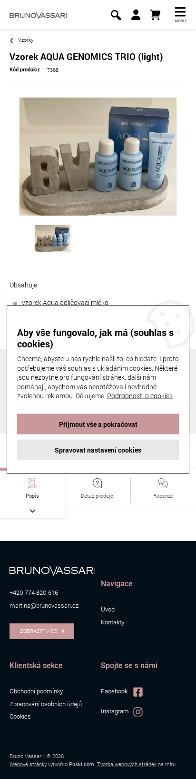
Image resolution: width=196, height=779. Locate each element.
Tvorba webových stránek (127, 764)
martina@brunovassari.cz (44, 605)
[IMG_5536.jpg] (98, 155)
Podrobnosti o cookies (140, 395)
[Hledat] (116, 15)
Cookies (20, 716)
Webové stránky (28, 764)
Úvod (108, 609)
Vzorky (25, 39)
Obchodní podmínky (36, 691)
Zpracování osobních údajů (46, 704)
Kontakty (112, 622)
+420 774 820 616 (34, 592)
